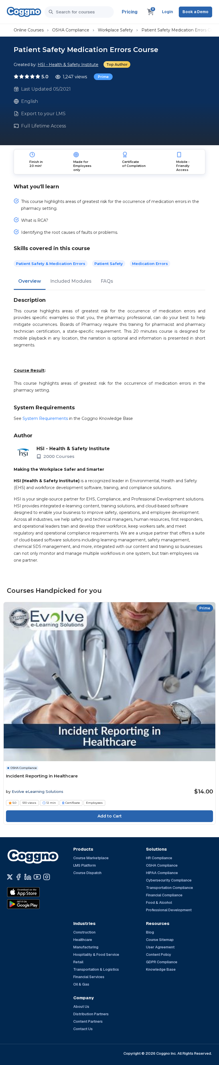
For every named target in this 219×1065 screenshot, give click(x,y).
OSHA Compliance (70, 30)
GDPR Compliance (161, 962)
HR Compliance (159, 857)
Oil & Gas (81, 984)
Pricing (129, 12)
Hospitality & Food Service (96, 954)
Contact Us (83, 1028)
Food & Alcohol (159, 902)
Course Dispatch (87, 872)
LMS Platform (84, 865)
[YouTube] (37, 876)
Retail (78, 962)
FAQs (107, 281)
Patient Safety (108, 263)
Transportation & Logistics (96, 969)
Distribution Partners (91, 1014)
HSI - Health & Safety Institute (68, 64)
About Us (81, 1006)
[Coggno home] (24, 11)
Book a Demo (195, 11)
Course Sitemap (160, 939)
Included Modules (71, 281)
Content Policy (158, 954)
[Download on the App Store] (35, 892)
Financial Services (88, 976)
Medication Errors (150, 263)
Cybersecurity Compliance (169, 880)
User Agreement (160, 947)
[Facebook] (18, 876)
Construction (84, 932)
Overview (29, 281)
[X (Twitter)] (10, 876)
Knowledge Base (161, 969)
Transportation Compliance (169, 887)
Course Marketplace (91, 857)
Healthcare (82, 939)
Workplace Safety (115, 30)
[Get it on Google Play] (35, 904)
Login (167, 11)
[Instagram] (46, 876)
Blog (150, 932)
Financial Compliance (164, 895)
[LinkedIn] (27, 876)
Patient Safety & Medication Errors (50, 263)
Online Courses (29, 30)
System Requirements (45, 418)
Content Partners (88, 1021)
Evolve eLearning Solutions (37, 791)
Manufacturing (85, 947)
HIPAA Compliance (162, 872)
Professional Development (169, 910)
